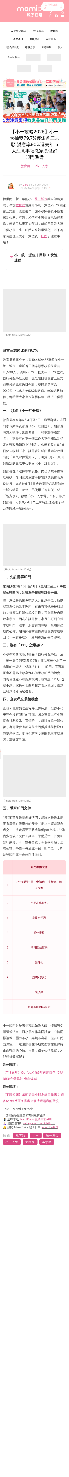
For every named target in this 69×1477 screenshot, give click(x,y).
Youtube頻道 (50, 1127)
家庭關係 (51, 39)
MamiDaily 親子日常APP (36, 1119)
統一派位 (41, 199)
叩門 (44, 236)
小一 (36, 1135)
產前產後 (18, 39)
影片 (60, 47)
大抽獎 (30, 1142)
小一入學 (41, 166)
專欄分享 (30, 47)
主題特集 (46, 47)
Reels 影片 (14, 57)
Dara (26, 184)
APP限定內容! (19, 30)
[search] (62, 12)
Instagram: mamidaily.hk (39, 1123)
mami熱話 (38, 30)
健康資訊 (34, 39)
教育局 (20, 205)
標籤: (7, 1135)
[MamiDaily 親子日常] (34, 11)
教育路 (54, 30)
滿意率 (46, 1142)
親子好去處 (12, 47)
